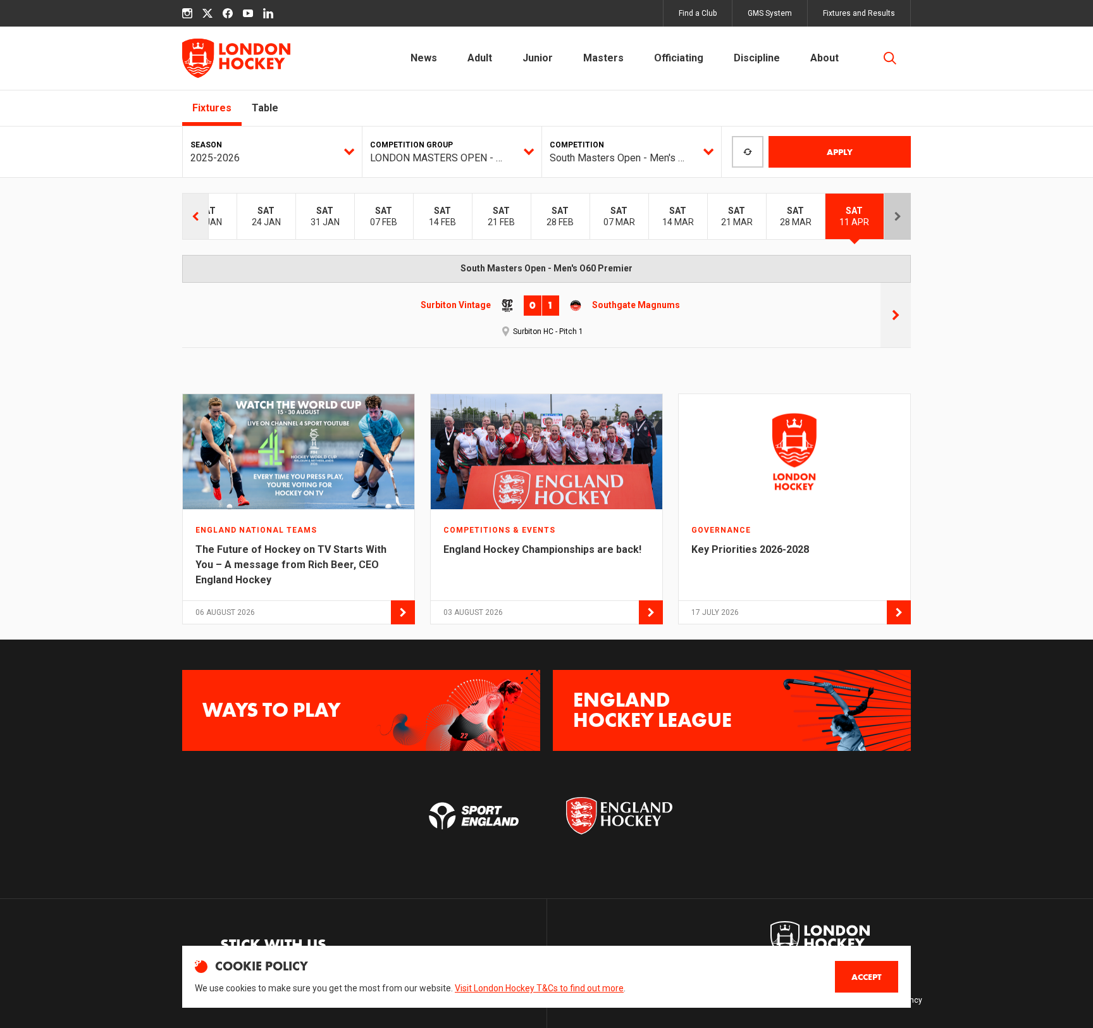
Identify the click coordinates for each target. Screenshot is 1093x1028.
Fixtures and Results (859, 13)
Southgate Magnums (636, 305)
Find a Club (698, 13)
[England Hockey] (236, 58)
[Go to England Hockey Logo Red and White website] (619, 816)
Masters (603, 58)
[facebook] (228, 13)
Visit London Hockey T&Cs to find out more (539, 988)
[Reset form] (747, 152)
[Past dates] (195, 216)
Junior (537, 58)
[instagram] (187, 13)
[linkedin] (268, 13)
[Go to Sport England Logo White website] (473, 816)
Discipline (757, 58)
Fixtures (212, 108)
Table (265, 108)
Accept (866, 976)
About (824, 58)
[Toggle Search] (890, 58)
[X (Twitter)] (207, 13)
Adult (479, 58)
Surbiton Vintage (456, 305)
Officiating (678, 58)
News (424, 58)
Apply (840, 152)
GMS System (770, 13)
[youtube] (248, 13)
